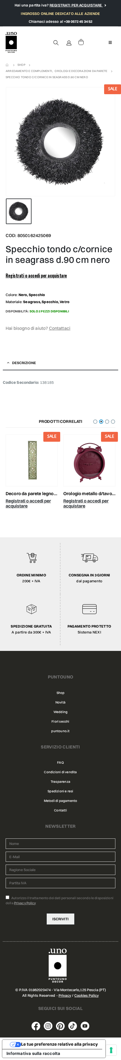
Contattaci (60, 328)
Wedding (60, 712)
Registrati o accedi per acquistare (36, 275)
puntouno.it (60, 731)
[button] (95, 421)
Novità (60, 702)
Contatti (60, 810)
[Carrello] (81, 42)
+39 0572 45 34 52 (78, 21)
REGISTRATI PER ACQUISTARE (76, 5)
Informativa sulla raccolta (33, 1053)
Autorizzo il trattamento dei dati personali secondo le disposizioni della (59, 900)
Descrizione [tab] (24, 362)
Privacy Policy (25, 903)
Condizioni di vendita (60, 772)
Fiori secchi (60, 721)
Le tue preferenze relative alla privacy (59, 1044)
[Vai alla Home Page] (8, 65)
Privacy (65, 995)
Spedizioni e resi (60, 791)
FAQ (60, 762)
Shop (61, 693)
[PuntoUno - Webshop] (11, 42)
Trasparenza (60, 782)
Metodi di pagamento (60, 801)
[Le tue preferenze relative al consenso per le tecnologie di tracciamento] (111, 1050)
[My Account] (69, 42)
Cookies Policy (86, 995)
